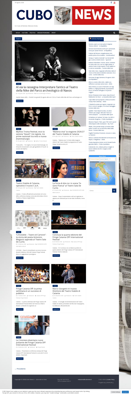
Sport (54, 33)
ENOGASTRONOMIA (43, 33)
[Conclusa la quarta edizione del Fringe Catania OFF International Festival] (68, 211)
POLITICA (32, 33)
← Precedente (20, 369)
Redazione (31, 93)
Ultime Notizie (97, 39)
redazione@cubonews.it (85, 379)
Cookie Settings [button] (116, 392)
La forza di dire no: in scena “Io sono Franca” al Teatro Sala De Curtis (67, 185)
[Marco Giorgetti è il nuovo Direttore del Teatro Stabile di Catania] (68, 265)
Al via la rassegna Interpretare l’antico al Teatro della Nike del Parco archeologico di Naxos (47, 88)
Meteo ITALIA (102, 156)
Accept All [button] (125, 392)
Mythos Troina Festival (41, 141)
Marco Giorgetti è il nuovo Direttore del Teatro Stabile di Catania (66, 291)
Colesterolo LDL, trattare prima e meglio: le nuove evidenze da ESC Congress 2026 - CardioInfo (101, 149)
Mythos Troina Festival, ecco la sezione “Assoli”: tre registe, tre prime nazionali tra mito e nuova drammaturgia (31, 135)
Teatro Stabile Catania (77, 136)
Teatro (18, 84)
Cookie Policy (110, 379)
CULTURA (25, 33)
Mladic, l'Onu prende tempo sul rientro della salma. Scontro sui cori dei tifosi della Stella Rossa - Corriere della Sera (101, 128)
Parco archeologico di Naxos (43, 93)
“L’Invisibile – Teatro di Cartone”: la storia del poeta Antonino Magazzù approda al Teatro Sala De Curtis (31, 238)
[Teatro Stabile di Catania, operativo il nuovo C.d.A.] (32, 160)
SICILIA (18, 33)
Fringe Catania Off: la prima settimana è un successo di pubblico (29, 291)
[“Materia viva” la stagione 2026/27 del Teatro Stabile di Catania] (68, 108)
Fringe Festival (60, 244)
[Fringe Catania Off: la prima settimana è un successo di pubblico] (32, 265)
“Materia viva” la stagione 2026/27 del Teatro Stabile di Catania (69, 132)
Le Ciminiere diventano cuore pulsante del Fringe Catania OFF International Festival (31, 342)
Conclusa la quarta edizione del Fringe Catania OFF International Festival (68, 237)
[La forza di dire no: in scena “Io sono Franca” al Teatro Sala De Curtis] (68, 160)
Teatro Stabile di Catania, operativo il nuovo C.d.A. (28, 184)
